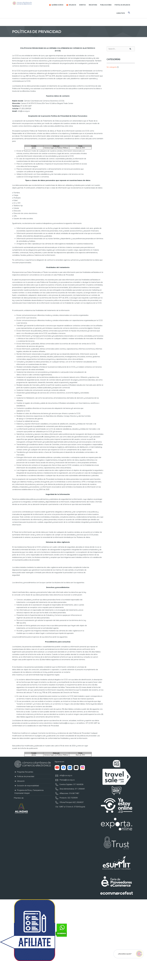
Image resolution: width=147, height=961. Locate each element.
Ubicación (21, 781)
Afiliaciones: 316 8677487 (69, 793)
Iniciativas (93, 5)
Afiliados (72, 5)
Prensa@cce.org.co (67, 780)
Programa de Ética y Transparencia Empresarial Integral (29, 791)
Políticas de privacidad (25, 776)
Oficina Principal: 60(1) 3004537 (71, 802)
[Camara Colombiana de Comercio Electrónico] (26, 3)
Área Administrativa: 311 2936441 (72, 789)
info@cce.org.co (65, 775)
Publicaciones (105, 5)
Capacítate (120, 13)
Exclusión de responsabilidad (28, 786)
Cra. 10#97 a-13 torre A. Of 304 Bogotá (70, 807)
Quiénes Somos (57, 5)
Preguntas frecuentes (25, 772)
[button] (129, 13)
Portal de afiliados (122, 5)
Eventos (82, 5)
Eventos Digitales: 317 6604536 (71, 784)
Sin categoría (112, 67)
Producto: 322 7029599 (68, 798)
